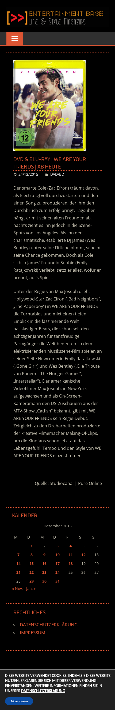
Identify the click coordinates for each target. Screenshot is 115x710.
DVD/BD (57, 174)
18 (70, 563)
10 (57, 554)
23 (44, 572)
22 (31, 572)
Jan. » (31, 588)
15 (31, 563)
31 (57, 581)
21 (18, 572)
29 (31, 581)
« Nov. (17, 588)
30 (44, 581)
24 (57, 572)
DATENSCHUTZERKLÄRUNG (49, 624)
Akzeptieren (19, 701)
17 (57, 563)
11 (70, 554)
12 (83, 554)
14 (18, 563)
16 (44, 563)
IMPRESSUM (32, 632)
